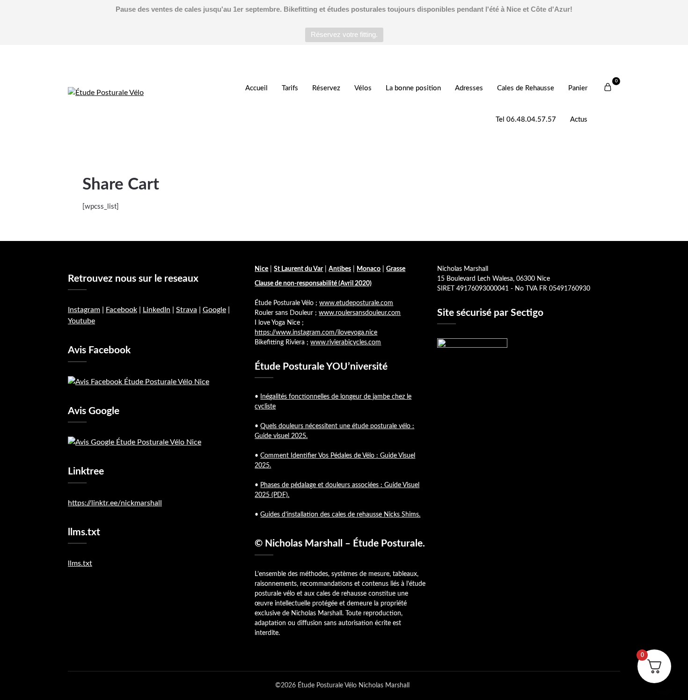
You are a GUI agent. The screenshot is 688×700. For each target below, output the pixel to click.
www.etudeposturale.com (356, 303)
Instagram (84, 310)
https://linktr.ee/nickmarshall (115, 503)
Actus (578, 119)
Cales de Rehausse (525, 88)
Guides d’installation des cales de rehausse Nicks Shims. (340, 514)
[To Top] (663, 680)
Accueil (256, 88)
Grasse (395, 269)
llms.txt (80, 563)
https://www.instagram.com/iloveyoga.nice (316, 332)
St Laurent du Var (298, 269)
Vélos (363, 88)
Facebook (121, 310)
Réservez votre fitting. (344, 34)
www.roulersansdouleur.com (360, 313)
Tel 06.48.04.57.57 (526, 119)
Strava (186, 310)
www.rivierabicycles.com (345, 342)
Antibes (340, 269)
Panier (577, 88)
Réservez (326, 88)
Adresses (469, 88)
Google (214, 310)
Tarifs (290, 88)
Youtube (81, 321)
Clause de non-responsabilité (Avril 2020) (313, 283)
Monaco (369, 269)
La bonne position (413, 88)
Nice (261, 269)
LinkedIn (156, 310)
